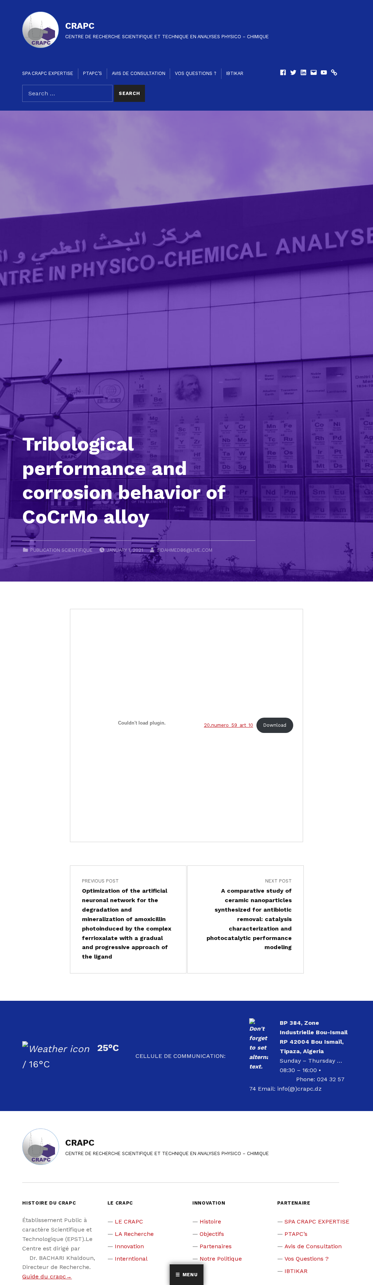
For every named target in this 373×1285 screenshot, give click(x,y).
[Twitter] (293, 73)
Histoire (210, 1221)
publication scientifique (61, 550)
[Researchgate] (334, 73)
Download (274, 725)
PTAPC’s (92, 73)
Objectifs (212, 1233)
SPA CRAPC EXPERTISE (47, 73)
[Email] (314, 73)
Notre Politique (221, 1258)
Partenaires (216, 1246)
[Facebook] (283, 73)
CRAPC (79, 26)
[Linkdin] (303, 73)
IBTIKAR (234, 73)
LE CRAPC (129, 1221)
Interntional (131, 1258)
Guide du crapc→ (47, 1276)
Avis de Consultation (138, 73)
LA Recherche (134, 1233)
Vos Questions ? (195, 73)
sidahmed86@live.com (184, 550)
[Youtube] (324, 73)
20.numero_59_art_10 (228, 725)
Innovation (129, 1246)
